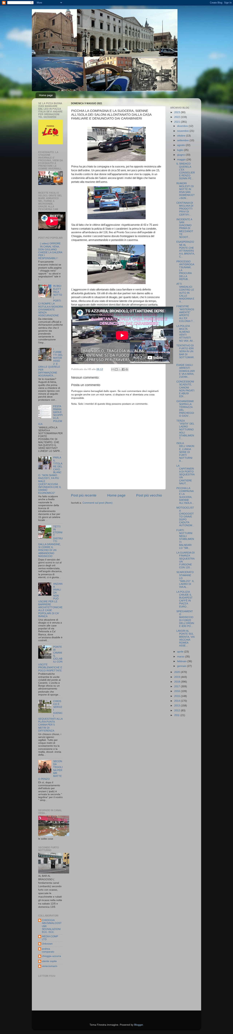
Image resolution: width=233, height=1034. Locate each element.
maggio (181, 159)
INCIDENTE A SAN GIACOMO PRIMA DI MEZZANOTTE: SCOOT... (184, 228)
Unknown (47, 943)
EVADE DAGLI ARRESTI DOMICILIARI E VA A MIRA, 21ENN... (185, 371)
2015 (177, 696)
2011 (177, 715)
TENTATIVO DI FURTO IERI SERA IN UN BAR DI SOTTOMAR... (185, 353)
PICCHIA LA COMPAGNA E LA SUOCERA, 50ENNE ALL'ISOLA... (185, 495)
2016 (177, 691)
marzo (181, 656)
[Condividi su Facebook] (123, 369)
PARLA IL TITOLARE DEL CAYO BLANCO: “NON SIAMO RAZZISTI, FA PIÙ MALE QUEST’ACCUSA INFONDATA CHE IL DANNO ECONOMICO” (50, 475)
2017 (177, 686)
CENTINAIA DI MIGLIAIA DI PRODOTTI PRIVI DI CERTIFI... (184, 209)
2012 (177, 710)
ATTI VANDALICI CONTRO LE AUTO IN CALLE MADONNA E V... (185, 293)
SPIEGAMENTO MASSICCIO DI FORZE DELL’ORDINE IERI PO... (185, 619)
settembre (183, 140)
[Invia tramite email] (113, 369)
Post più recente (83, 495)
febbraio (182, 661)
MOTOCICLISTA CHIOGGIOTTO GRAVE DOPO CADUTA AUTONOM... (185, 516)
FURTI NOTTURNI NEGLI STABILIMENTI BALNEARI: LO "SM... (185, 539)
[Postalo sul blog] (116, 369)
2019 (177, 677)
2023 (177, 112)
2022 (177, 117)
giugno (181, 154)
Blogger (138, 1024)
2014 (177, 700)
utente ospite (49, 961)
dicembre (183, 126)
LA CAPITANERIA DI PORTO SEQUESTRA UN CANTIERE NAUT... (185, 474)
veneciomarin (49, 966)
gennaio (182, 666)
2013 (177, 705)
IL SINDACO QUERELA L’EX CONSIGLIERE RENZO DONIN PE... (185, 171)
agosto (181, 145)
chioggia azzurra (51, 956)
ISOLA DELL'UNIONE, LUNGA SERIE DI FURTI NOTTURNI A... (185, 452)
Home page (46, 95)
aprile (180, 651)
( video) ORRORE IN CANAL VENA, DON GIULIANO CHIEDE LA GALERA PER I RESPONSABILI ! (50, 251)
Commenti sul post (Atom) (97, 502)
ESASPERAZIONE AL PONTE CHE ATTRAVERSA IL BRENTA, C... (185, 249)
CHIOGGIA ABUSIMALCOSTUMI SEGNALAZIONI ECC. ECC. (52, 926)
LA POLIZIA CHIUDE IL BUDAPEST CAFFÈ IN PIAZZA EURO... (184, 599)
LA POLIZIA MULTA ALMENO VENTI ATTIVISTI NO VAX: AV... (185, 333)
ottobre (181, 135)
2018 (177, 681)
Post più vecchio (149, 495)
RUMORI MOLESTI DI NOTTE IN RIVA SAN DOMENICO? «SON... (185, 191)
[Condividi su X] (120, 369)
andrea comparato (48, 950)
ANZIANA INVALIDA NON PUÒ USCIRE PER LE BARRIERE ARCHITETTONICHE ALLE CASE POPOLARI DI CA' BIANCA (50, 600)
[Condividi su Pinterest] (127, 369)
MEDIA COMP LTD (50, 938)
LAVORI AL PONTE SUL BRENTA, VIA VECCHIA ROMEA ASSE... (185, 638)
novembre (183, 131)
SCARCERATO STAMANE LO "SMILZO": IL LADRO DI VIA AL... (185, 579)
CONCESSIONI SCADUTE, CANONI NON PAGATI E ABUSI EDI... (185, 389)
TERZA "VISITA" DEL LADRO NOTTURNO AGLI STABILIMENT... (185, 429)
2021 (177, 121)
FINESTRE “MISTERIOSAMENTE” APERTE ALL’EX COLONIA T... (185, 313)
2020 (177, 672)
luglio (180, 150)
